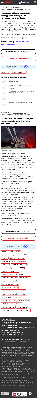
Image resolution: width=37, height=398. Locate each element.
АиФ (17, 150)
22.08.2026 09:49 (6, 113)
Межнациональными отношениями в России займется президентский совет (16, 43)
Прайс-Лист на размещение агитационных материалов (12, 333)
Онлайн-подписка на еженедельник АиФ (17, 328)
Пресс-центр (26, 323)
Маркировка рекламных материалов (15, 339)
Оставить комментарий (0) (18, 58)
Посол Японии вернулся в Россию (18, 97)
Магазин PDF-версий (9, 325)
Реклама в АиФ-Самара (10, 330)
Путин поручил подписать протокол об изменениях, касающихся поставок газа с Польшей (20, 87)
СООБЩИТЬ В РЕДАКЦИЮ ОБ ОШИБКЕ (14, 342)
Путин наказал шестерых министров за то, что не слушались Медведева (21, 92)
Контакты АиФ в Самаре (10, 337)
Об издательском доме (10, 323)
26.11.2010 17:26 (5, 7)
